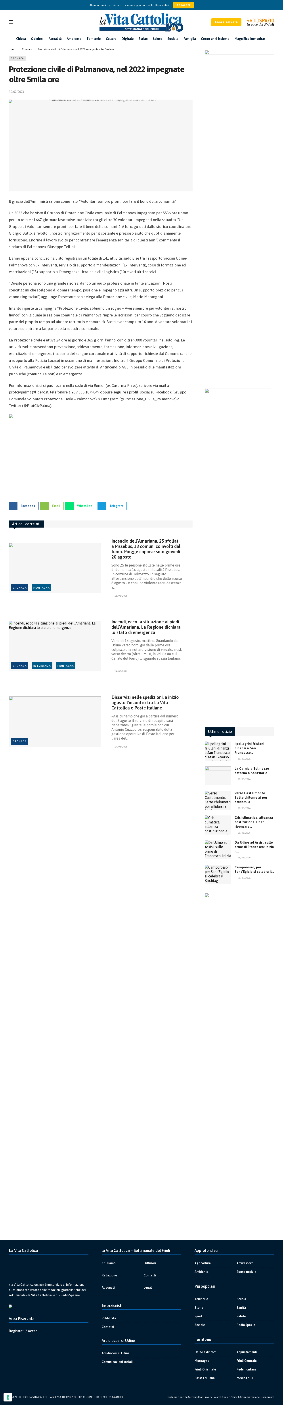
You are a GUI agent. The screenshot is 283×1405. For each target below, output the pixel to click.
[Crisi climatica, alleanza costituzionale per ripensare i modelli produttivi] (218, 825)
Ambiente (201, 1272)
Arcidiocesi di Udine (116, 1353)
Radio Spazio (246, 1325)
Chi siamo (108, 1263)
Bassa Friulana (205, 1378)
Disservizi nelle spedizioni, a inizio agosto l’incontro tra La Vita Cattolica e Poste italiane (145, 702)
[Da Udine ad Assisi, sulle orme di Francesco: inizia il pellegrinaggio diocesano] (218, 849)
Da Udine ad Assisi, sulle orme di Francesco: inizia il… (254, 846)
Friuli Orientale (205, 1369)
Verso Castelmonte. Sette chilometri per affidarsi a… (251, 797)
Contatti (150, 1275)
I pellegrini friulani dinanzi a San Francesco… (249, 748)
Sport (198, 1316)
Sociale (200, 1325)
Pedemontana (246, 1369)
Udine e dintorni (206, 1352)
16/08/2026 (121, 595)
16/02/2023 (16, 92)
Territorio (201, 1299)
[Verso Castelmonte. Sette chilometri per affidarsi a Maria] (218, 800)
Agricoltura (203, 1263)
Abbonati (183, 5)
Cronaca (17, 58)
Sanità (241, 1307)
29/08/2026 (244, 832)
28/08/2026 (244, 857)
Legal (148, 1287)
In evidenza (42, 665)
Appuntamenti (247, 1352)
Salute (241, 1316)
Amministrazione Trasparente (256, 1397)
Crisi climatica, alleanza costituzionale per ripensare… (254, 822)
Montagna (41, 587)
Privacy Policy (212, 1397)
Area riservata (226, 22)
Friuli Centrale (247, 1361)
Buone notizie (246, 1272)
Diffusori (150, 1263)
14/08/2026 (121, 671)
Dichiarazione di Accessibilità (185, 1397)
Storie (199, 1307)
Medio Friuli (245, 1378)
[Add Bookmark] (191, 91)
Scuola (241, 1299)
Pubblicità (109, 1318)
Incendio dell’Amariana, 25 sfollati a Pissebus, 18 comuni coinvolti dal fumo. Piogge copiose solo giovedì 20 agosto (145, 548)
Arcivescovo (245, 1263)
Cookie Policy (229, 1397)
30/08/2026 (244, 758)
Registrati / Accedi (23, 1331)
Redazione (109, 1275)
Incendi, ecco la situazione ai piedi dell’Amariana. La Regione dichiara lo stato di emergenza (146, 627)
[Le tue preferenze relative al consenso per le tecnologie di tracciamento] (8, 1397)
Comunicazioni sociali (117, 1362)
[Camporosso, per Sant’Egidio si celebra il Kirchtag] (218, 874)
